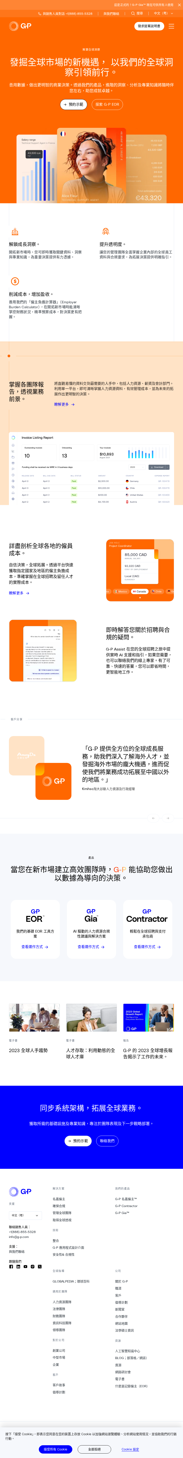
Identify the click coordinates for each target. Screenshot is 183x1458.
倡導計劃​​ (59, 1392)
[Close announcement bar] (179, 5)
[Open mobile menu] (171, 26)
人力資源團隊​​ (62, 1302)
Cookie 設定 (130, 1449)
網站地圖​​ (121, 1323)
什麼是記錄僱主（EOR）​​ (132, 1386)
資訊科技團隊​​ (62, 1323)
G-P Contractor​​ (126, 1206)
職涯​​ (118, 1288)
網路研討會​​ (123, 1372)
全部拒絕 (94, 1449)
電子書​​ (120, 1379)
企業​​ (56, 1364)
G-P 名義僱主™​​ (126, 1199)
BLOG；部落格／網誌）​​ (132, 1358)
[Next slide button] (168, 818)
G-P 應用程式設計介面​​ (68, 1247)
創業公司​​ (59, 1350)
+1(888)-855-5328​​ (22, 1232)
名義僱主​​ (59, 1199)
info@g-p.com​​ (19, 1237)
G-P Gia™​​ (122, 1213)
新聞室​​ (120, 1309)
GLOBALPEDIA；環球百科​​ (71, 1281)
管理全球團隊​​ (62, 1213)
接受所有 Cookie (55, 1449)
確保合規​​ (59, 1206)
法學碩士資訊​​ (124, 1330)
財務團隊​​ (59, 1316)
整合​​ (56, 1240)
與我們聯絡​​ (17, 1251)
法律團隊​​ (59, 1309)
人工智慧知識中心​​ (127, 1351)
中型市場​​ (59, 1357)
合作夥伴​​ (121, 1316)
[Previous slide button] (153, 818)
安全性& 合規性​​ (64, 1254)
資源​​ (118, 1365)
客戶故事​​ (59, 1385)
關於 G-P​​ (121, 1281)
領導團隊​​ (59, 1330)
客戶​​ (118, 1295)
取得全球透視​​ (62, 1220)
